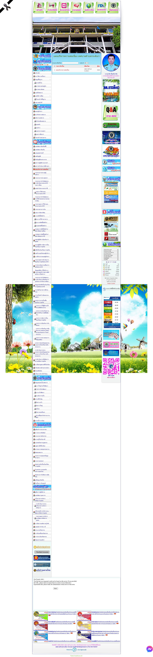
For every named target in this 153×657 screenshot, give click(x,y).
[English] (38, 65)
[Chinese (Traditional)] (37, 65)
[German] (42, 65)
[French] (40, 65)
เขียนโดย (86, 66)
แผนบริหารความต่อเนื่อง (62, 70)
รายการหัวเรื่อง (60, 66)
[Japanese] (44, 65)
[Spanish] (47, 65)
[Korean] (46, 65)
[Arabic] (35, 65)
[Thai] (33, 65)
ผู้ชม (98, 66)
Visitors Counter (111, 283)
